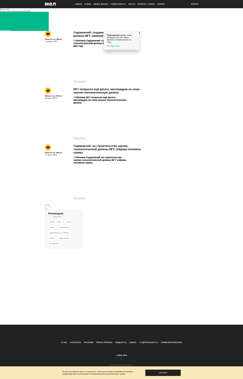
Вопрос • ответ (146, 4)
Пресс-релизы (104, 342)
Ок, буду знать (113, 46)
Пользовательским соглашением (110, 372)
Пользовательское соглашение (121, 365)
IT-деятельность (148, 342)
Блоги (161, 4)
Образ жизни (101, 4)
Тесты (131, 4)
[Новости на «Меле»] (48, 34)
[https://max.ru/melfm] (142, 333)
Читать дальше (79, 81)
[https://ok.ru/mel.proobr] (135, 333)
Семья (78, 4)
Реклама (89, 342)
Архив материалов (171, 342)
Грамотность (118, 4)
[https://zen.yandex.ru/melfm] (107, 333)
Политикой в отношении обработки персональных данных (102, 374)
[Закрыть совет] (137, 33)
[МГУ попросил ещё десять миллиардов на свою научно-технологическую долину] (101, 115)
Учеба (87, 4)
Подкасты (121, 342)
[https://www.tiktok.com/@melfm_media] (121, 333)
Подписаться (5, 30)
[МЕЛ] (50, 4)
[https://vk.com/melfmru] (114, 333)
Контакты (75, 342)
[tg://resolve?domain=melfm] (100, 333)
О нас (64, 342)
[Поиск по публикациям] (186, 4)
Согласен (163, 373)
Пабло (133, 342)
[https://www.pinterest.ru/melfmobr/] (128, 333)
